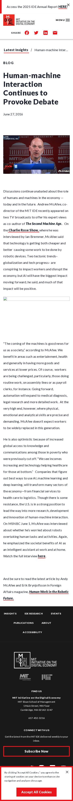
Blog (8, 63)
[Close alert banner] (68, 5)
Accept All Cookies (36, 792)
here (41, 556)
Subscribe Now (36, 751)
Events (56, 613)
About (46, 622)
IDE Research (34, 613)
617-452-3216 (36, 717)
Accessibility (32, 632)
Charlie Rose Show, (23, 230)
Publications (23, 622)
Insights (10, 613)
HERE (62, 7)
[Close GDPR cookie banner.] (67, 772)
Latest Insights (16, 50)
